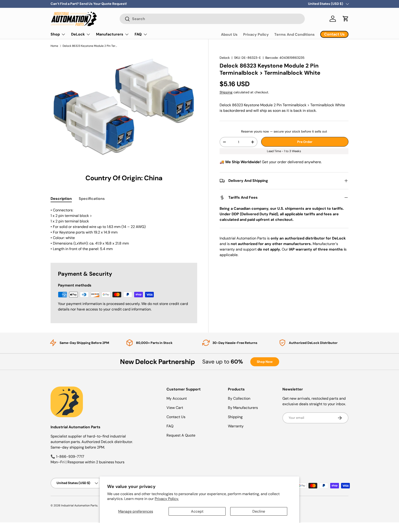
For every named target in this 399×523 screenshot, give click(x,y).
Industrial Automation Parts (79, 505)
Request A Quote (180, 435)
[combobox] (212, 19)
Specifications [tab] (92, 198)
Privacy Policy (256, 34)
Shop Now (265, 362)
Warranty (236, 426)
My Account (176, 398)
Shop (55, 34)
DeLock (78, 34)
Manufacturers (109, 34)
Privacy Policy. (167, 498)
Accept (197, 511)
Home (54, 45)
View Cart (174, 407)
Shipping (226, 92)
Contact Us (175, 416)
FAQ (138, 34)
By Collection (239, 398)
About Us (229, 34)
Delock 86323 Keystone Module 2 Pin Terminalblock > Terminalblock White (90, 45)
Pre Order (304, 142)
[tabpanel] (124, 229)
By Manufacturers (243, 407)
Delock (225, 58)
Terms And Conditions (294, 34)
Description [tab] (61, 198)
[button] (346, 19)
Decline (258, 511)
